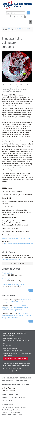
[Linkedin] (14, 17)
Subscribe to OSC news (17, 263)
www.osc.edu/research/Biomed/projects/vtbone (17, 238)
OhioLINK (17, 412)
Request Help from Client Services (16, 358)
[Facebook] (10, 17)
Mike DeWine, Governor (9, 398)
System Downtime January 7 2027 (13, 285)
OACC (4, 415)
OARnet (4, 412)
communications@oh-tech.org (11, 259)
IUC (9, 415)
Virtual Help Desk (7, 273)
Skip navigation (5, 1)
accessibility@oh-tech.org (12, 371)
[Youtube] (25, 17)
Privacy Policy (7, 355)
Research (10, 28)
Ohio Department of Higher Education (15, 385)
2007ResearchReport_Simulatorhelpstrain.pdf (18, 243)
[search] (15, 12)
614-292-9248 (7, 345)
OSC (10, 412)
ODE (20, 415)
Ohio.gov (22, 398)
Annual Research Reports (22, 28)
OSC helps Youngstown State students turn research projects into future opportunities (15, 308)
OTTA (15, 415)
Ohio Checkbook (7, 400)
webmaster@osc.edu (10, 348)
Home (5, 28)
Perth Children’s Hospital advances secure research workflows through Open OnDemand (16, 316)
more (30, 290)
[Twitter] (17, 17)
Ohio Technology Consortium (11, 410)
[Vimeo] (21, 17)
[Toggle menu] (30, 22)
